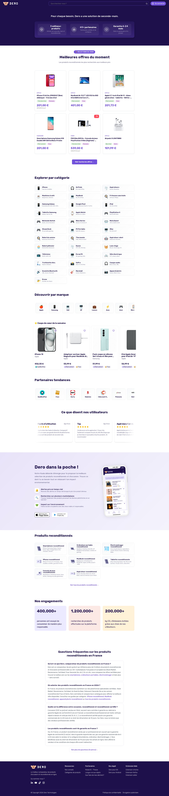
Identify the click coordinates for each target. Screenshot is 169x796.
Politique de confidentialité (112, 793)
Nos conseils (69, 770)
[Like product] (56, 331)
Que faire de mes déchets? (94, 775)
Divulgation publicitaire (130, 793)
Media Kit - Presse (91, 770)
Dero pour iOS (113, 770)
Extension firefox (131, 772)
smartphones (75, 675)
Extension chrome (132, 770)
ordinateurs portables (89, 675)
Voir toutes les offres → (84, 162)
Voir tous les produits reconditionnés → (84, 585)
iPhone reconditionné (95, 696)
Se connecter (160, 3)
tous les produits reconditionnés (98, 699)
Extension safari (131, 775)
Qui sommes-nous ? (37, 779)
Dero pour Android (115, 772)
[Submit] (147, 4)
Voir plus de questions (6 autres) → (84, 750)
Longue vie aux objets (93, 772)
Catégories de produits (73, 772)
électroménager (105, 675)
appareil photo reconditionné (71, 699)
